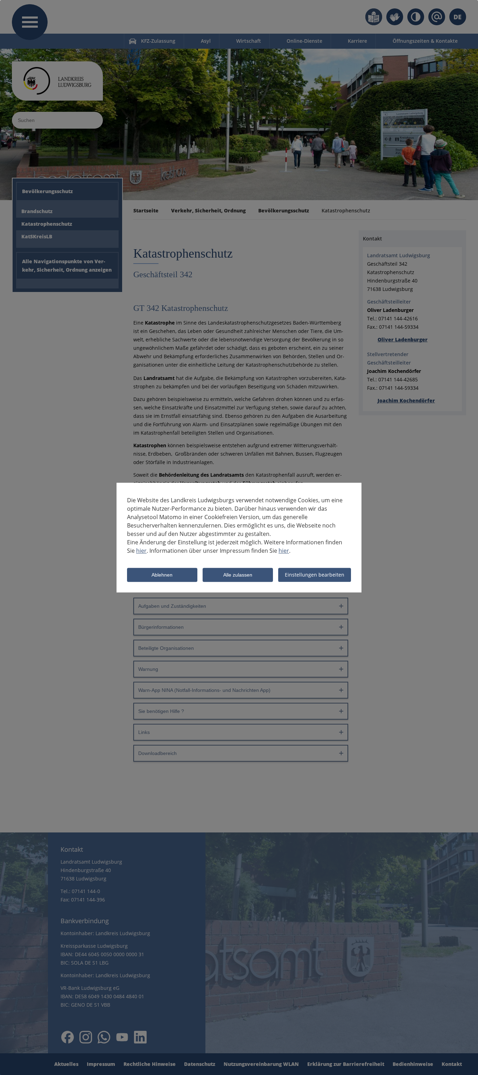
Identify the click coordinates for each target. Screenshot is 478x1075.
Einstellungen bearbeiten (314, 574)
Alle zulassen (237, 575)
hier (141, 550)
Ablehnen (162, 575)
